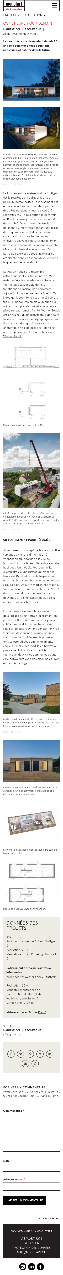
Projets (10, 15)
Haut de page (45, 1218)
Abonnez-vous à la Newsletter (31, 1231)
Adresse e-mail (14, 1179)
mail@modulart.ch (31, 1252)
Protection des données (32, 1247)
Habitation (34, 15)
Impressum (32, 1243)
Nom (7, 1161)
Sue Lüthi (9, 1026)
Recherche (33, 29)
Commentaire (13, 1111)
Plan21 (42, 1012)
